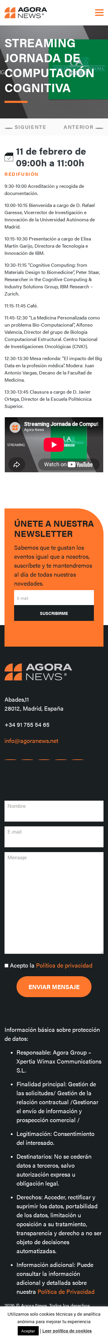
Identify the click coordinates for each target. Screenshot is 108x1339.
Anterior (79, 126)
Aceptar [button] (28, 1331)
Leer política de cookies (67, 1330)
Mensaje (17, 857)
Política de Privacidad (66, 1291)
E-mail (22, 598)
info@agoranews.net (31, 740)
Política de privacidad (64, 965)
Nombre (17, 805)
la (51, 965)
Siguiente (29, 126)
